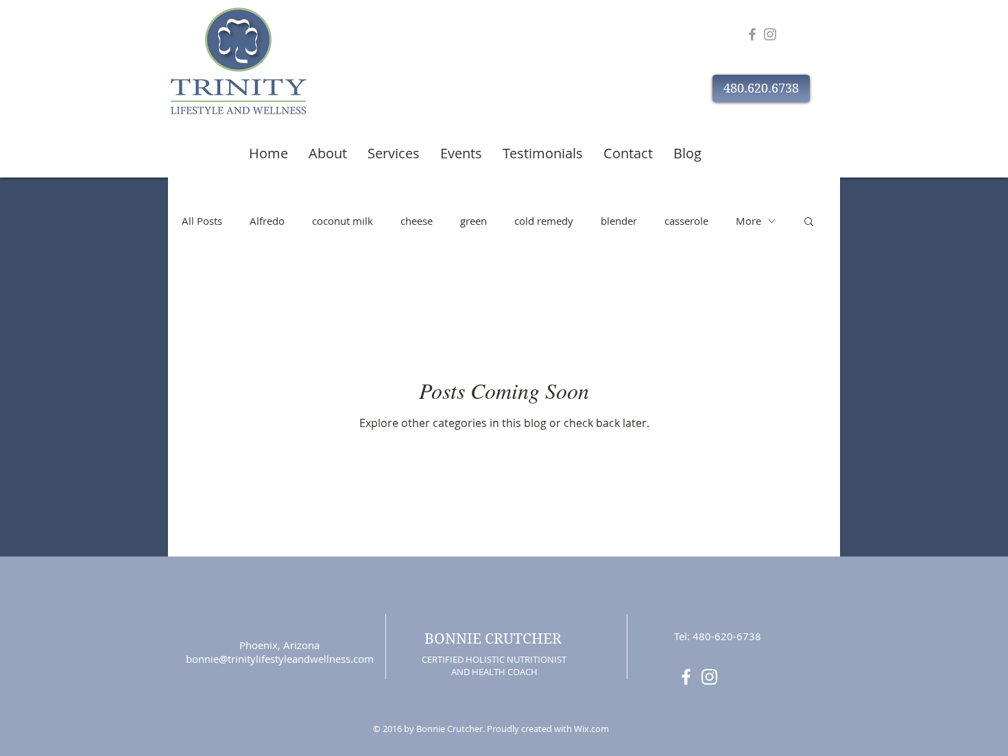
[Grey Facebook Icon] (752, 34)
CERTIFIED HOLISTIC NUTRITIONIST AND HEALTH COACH (494, 665)
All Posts (202, 221)
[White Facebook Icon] (686, 676)
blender (619, 221)
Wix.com (591, 728)
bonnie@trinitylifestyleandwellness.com (280, 659)
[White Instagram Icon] (709, 676)
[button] (761, 88)
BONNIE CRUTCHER (493, 639)
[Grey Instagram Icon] (770, 34)
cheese (416, 221)
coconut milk (342, 221)
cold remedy (543, 221)
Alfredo (267, 221)
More (748, 221)
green (473, 221)
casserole (686, 221)
